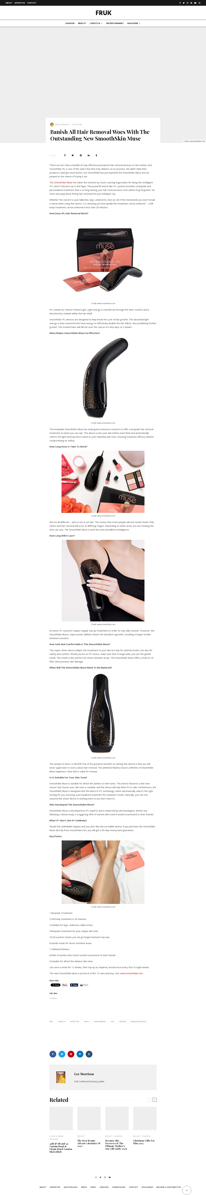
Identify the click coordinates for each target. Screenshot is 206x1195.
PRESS (84, 1187)
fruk (87, 1022)
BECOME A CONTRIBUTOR (168, 1187)
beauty (63, 1022)
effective (75, 1022)
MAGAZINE (132, 23)
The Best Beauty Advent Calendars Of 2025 (88, 1143)
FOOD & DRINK (56, 1136)
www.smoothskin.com (131, 973)
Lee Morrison (62, 124)
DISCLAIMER (147, 1187)
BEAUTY (82, 23)
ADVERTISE (19, 3)
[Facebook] (180, 2)
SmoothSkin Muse (63, 182)
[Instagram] (187, 2)
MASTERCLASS (71, 1187)
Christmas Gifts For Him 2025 (144, 1142)
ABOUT (9, 3)
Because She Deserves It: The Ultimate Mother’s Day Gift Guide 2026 (116, 1144)
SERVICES (104, 1187)
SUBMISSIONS (118, 1187)
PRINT (93, 1187)
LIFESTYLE (95, 23)
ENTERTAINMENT (115, 23)
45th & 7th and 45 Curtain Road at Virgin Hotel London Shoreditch (60, 1147)
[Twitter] (184, 2)
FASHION (69, 23)
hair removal (100, 1022)
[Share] (65, 155)
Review (123, 1022)
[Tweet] (73, 155)
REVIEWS (53, 1139)
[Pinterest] (191, 2)
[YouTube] (195, 2)
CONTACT (31, 3)
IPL (113, 1022)
